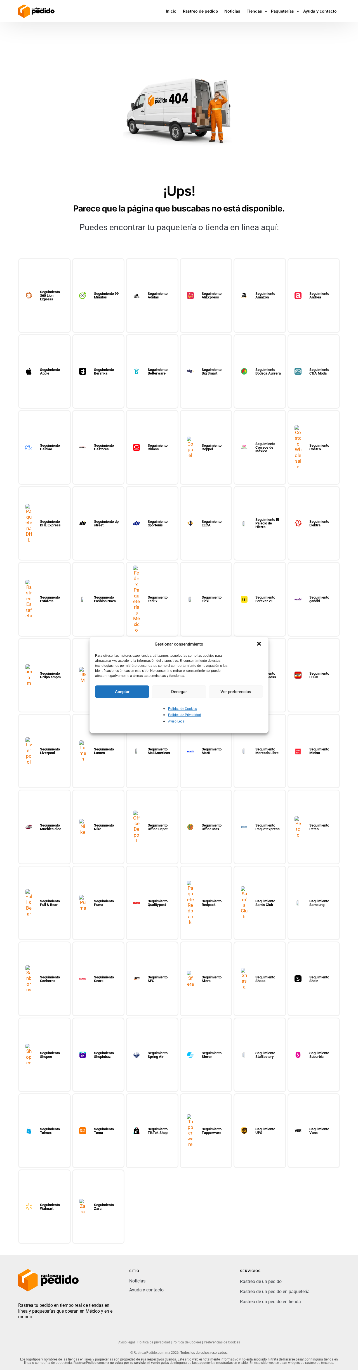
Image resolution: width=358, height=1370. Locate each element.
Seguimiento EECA (212, 523)
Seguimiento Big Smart (212, 371)
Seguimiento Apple (50, 371)
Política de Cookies (182, 709)
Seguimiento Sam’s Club (265, 903)
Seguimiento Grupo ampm (50, 675)
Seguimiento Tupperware (212, 1131)
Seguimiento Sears (104, 979)
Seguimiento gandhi (319, 599)
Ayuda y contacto (146, 1290)
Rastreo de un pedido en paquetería (275, 1291)
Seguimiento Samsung (319, 903)
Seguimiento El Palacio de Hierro (267, 523)
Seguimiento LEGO (319, 675)
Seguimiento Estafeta (50, 599)
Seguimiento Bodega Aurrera (268, 371)
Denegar (179, 691)
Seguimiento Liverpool (50, 751)
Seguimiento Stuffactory (265, 1055)
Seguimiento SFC (158, 979)
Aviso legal (126, 1342)
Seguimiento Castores (104, 447)
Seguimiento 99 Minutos (106, 295)
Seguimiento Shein (319, 979)
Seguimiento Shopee (50, 1055)
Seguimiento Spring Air (158, 1055)
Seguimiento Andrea (319, 295)
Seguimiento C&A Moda (319, 371)
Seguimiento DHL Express (50, 523)
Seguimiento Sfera (212, 979)
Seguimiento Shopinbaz (104, 1055)
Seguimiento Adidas (158, 295)
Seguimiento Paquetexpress (267, 827)
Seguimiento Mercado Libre (267, 751)
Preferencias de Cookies (222, 1342)
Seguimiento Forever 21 (265, 599)
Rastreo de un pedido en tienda (270, 1301)
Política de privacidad (153, 1342)
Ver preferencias (235, 691)
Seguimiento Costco (319, 447)
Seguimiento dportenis (158, 523)
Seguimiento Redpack (212, 903)
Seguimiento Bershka (104, 371)
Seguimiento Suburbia (319, 1055)
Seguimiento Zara (104, 1207)
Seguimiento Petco (319, 827)
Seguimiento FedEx (158, 599)
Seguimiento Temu (104, 1131)
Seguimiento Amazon (265, 295)
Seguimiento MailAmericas (159, 751)
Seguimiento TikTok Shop (158, 1131)
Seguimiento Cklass (158, 447)
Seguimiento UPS (265, 1131)
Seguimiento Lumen (104, 751)
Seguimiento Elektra (319, 523)
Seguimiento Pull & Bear (50, 903)
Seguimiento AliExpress (212, 295)
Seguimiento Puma (104, 903)
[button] (259, 644)
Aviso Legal (176, 721)
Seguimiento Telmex (50, 1131)
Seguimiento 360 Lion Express (50, 295)
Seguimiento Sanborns (50, 979)
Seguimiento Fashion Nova (105, 599)
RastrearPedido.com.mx (152, 1353)
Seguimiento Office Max (212, 827)
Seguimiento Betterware (158, 371)
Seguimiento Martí (212, 751)
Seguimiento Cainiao (50, 447)
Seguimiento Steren (212, 1055)
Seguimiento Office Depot (158, 827)
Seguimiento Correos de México (265, 447)
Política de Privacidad (184, 715)
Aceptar (122, 691)
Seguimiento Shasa (265, 979)
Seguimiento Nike (104, 827)
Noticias (137, 1281)
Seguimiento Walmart (50, 1207)
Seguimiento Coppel (212, 447)
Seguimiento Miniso (319, 751)
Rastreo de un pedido (261, 1281)
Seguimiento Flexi (212, 599)
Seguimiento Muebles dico (50, 827)
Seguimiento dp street (106, 523)
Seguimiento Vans (319, 1131)
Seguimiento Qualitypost (158, 903)
